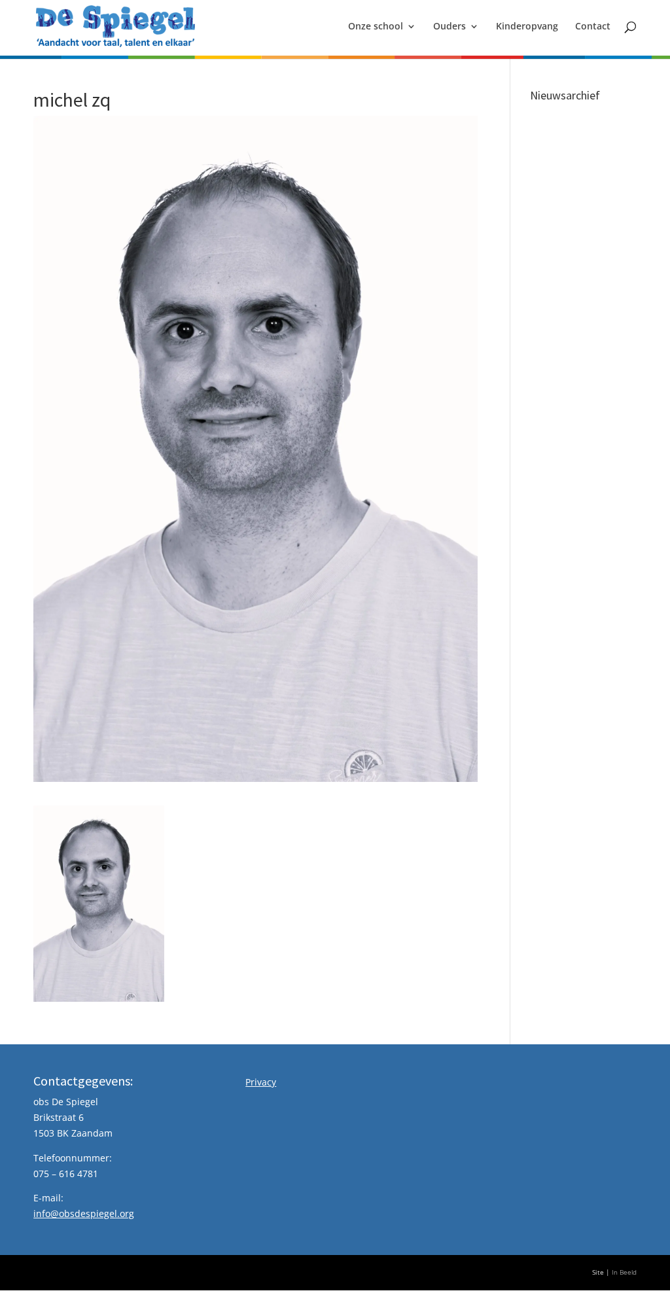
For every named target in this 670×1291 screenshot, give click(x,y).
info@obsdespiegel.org (83, 1213)
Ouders (449, 27)
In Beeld (624, 1272)
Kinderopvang (527, 27)
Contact (592, 27)
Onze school (375, 27)
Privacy (260, 1082)
